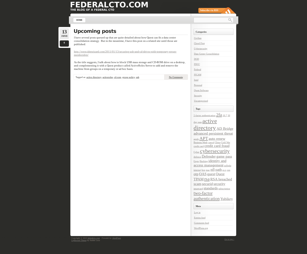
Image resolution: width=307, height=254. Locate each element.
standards (211, 188)
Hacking (204, 161)
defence (197, 157)
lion (203, 170)
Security (198, 95)
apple (196, 139)
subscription (224, 189)
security (219, 184)
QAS (203, 174)
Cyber (196, 152)
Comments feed (201, 223)
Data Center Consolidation (206, 53)
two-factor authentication (207, 195)
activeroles (108, 77)
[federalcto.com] (109, 4)
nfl (213, 169)
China (218, 142)
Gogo (196, 161)
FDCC (197, 64)
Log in (197, 212)
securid (207, 184)
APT (203, 138)
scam (197, 184)
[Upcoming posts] (131, 31)
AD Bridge (225, 128)
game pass (224, 156)
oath (218, 169)
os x (224, 170)
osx (228, 170)
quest (211, 174)
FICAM (197, 74)
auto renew (217, 139)
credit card (199, 146)
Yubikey (226, 199)
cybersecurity (215, 151)
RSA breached (221, 179)
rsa (207, 178)
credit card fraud (217, 146)
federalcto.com (94, 238)
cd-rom (117, 77)
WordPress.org (201, 228)
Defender (209, 156)
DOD (196, 59)
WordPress (116, 238)
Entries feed (200, 217)
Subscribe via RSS (209, 10)
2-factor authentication (205, 115)
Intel (196, 80)
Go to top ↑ (229, 239)
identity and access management (210, 163)
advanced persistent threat (213, 133)
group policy (128, 77)
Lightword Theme (78, 240)
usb (137, 77)
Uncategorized (201, 101)
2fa (219, 114)
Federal (197, 69)
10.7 (225, 115)
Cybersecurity (200, 48)
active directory (93, 77)
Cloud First (199, 43)
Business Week (201, 142)
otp (196, 174)
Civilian (198, 38)
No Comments (176, 77)
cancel (211, 142)
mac (208, 170)
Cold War (225, 142)
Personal (198, 85)
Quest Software (201, 90)
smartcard (198, 189)
